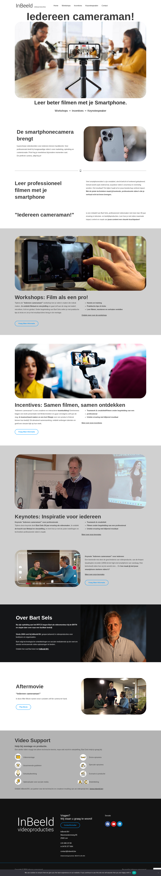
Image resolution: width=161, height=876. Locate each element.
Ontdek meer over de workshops (94, 315)
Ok (134, 872)
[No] (158, 873)
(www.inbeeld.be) (96, 789)
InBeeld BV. (44, 649)
